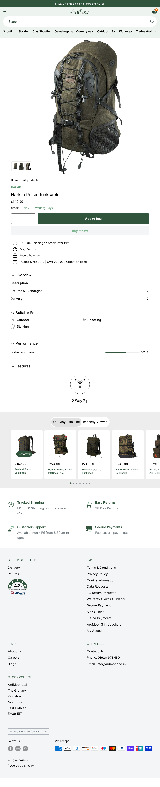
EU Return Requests (101, 593)
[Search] (152, 21)
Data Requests (97, 586)
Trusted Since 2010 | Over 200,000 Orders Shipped (53, 261)
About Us (15, 651)
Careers (13, 657)
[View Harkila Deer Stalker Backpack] (128, 446)
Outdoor (102, 31)
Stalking (24, 31)
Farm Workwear (122, 31)
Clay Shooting (42, 31)
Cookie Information (101, 580)
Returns (13, 574)
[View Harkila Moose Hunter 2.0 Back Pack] (60, 446)
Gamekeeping (64, 31)
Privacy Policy (97, 574)
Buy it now (80, 231)
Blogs (12, 664)
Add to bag (93, 218)
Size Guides (95, 612)
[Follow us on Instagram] (18, 748)
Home (14, 180)
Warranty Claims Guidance (106, 599)
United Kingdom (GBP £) (25, 731)
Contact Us (95, 651)
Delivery (14, 567)
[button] (40, 587)
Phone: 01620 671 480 (103, 657)
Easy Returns (27, 249)
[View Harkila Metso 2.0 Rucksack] (94, 446)
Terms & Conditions (101, 567)
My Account (96, 631)
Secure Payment (30, 255)
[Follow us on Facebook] (10, 748)
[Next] (144, 457)
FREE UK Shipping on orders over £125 (80, 3)
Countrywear (85, 31)
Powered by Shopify (21, 765)
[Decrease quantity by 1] (15, 219)
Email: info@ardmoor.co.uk (106, 664)
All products (30, 180)
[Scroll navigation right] (155, 31)
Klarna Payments (99, 618)
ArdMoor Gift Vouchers (104, 624)
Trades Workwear (148, 31)
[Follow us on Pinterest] (25, 748)
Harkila (16, 187)
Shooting (9, 31)
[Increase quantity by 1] (30, 219)
